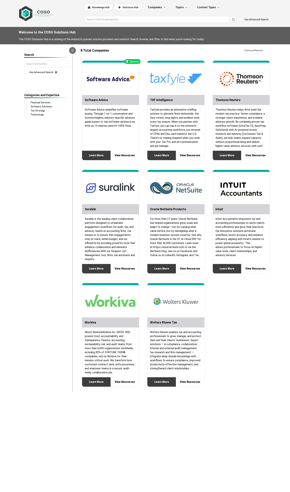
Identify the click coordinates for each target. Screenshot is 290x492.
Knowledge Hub (100, 7)
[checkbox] (240, 19)
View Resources (125, 155)
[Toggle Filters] (72, 50)
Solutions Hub (130, 7)
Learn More (96, 155)
